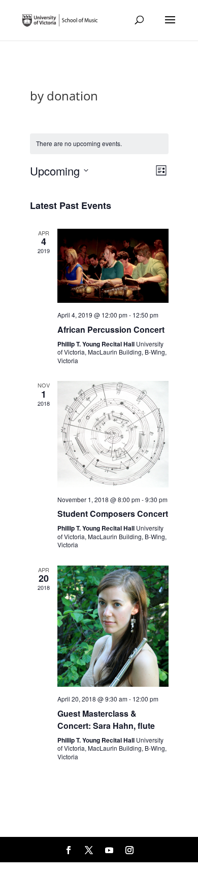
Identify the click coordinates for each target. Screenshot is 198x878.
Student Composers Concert (112, 513)
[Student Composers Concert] (113, 434)
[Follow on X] (89, 850)
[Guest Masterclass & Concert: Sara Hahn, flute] (113, 626)
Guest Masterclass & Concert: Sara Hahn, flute (106, 719)
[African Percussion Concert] (113, 266)
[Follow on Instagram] (129, 850)
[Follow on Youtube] (109, 850)
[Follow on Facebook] (68, 850)
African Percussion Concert (110, 329)
